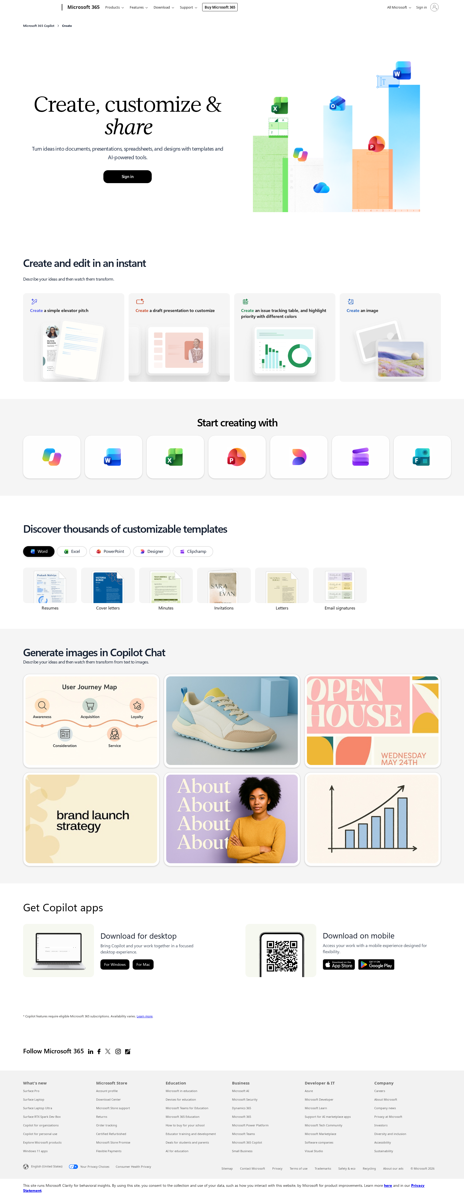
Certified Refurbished (111, 1134)
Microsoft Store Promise (113, 1142)
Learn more (145, 1016)
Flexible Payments (108, 1151)
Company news (385, 1108)
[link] (73, 337)
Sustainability (383, 1151)
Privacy (277, 1168)
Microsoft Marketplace (320, 1134)
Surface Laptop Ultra (37, 1108)
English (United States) (46, 1166)
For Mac (143, 964)
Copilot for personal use (40, 1134)
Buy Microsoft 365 (220, 7)
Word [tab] (43, 551)
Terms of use (298, 1168)
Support (186, 7)
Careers (379, 1091)
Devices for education (181, 1099)
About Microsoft (385, 1099)
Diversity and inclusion (390, 1134)
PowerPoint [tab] (114, 551)
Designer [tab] (155, 551)
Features (137, 7)
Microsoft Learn (316, 1108)
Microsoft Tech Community (323, 1125)
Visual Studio (314, 1151)
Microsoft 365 (241, 1117)
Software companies (319, 1142)
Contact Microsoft (252, 1168)
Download (162, 7)
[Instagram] (118, 1051)
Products (112, 7)
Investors (380, 1125)
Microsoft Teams (243, 1134)
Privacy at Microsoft (388, 1117)
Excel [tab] (75, 551)
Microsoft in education (181, 1091)
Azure (309, 1091)
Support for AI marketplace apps (328, 1117)
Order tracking (106, 1125)
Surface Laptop (33, 1099)
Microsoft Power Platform (250, 1125)
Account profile (107, 1091)
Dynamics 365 (241, 1108)
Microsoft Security (245, 1099)
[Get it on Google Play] (376, 964)
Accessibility (382, 1142)
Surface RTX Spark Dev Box (42, 1117)
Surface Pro (31, 1091)
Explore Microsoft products (42, 1142)
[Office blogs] (127, 1051)
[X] (108, 1051)
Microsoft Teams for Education (187, 1108)
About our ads (393, 1168)
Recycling (369, 1168)
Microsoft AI (240, 1091)
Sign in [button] (128, 176)
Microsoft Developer (319, 1099)
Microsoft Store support (113, 1108)
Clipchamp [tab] (196, 551)
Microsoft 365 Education (183, 1117)
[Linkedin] (90, 1051)
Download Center (108, 1099)
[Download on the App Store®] (339, 964)
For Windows (115, 964)
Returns (101, 1117)
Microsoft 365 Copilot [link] (38, 26)
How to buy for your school (185, 1125)
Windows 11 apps (35, 1151)
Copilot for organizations (41, 1125)
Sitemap (227, 1168)
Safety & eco (347, 1168)
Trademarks (323, 1168)
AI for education (177, 1151)
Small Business (242, 1151)
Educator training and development (191, 1134)
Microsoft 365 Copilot (247, 1142)
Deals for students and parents (187, 1142)
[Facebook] (98, 1051)
